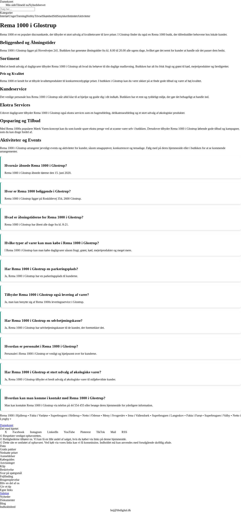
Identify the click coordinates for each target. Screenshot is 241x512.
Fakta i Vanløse (39, 415)
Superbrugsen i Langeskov (168, 415)
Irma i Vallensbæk (138, 415)
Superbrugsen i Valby (217, 415)
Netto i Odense (91, 415)
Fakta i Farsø (194, 415)
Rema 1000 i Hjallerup (13, 415)
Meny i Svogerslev (114, 415)
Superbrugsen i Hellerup (65, 415)
